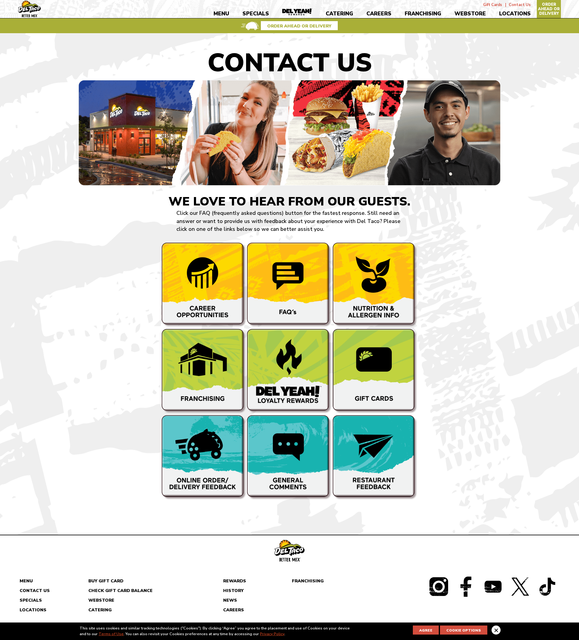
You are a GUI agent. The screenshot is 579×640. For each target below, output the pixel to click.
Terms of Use (111, 634)
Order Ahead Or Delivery (549, 9)
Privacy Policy (272, 634)
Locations (515, 13)
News (230, 600)
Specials (255, 13)
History (233, 590)
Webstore (470, 13)
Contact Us (520, 4)
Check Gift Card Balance (120, 590)
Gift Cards (492, 4)
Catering (339, 13)
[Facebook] (466, 594)
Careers (378, 13)
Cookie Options (463, 630)
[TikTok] (547, 594)
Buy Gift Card (105, 581)
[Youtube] (493, 594)
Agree (425, 630)
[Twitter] (520, 594)
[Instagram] (439, 594)
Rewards (234, 581)
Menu (221, 13)
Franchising (423, 13)
